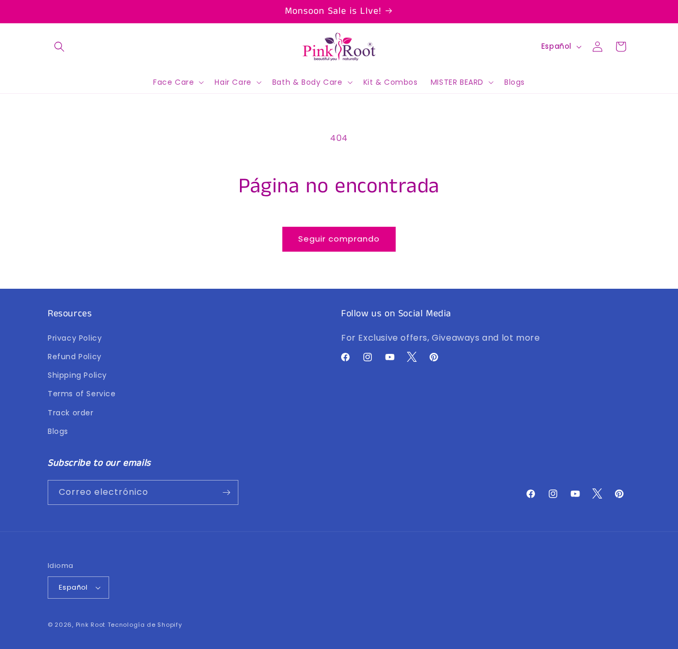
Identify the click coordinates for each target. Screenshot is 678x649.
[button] (59, 46)
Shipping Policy (77, 375)
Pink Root (90, 624)
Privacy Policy (75, 338)
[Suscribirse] (226, 492)
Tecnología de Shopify (145, 624)
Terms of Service (82, 394)
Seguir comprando (339, 238)
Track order (71, 412)
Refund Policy (75, 357)
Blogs (58, 431)
